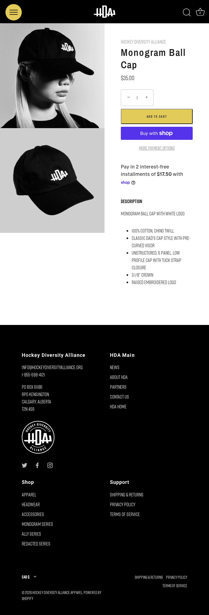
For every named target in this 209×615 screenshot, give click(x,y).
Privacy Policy (122, 504)
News (114, 367)
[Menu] (13, 12)
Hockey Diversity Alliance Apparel (57, 592)
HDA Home (118, 406)
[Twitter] (24, 464)
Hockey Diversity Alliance (143, 41)
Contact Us (119, 396)
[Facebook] (37, 464)
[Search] (187, 13)
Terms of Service (125, 514)
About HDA (119, 377)
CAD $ (25, 577)
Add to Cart (157, 116)
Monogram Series (37, 524)
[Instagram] (50, 464)
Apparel (29, 494)
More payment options (157, 148)
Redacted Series (36, 543)
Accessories (33, 514)
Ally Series (31, 533)
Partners (118, 387)
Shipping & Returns (126, 494)
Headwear (31, 504)
